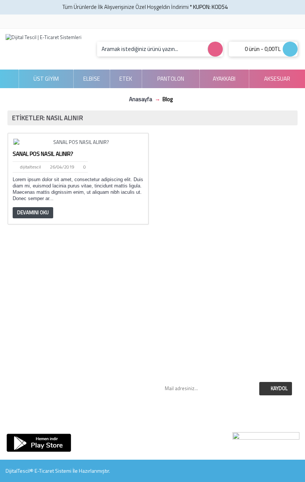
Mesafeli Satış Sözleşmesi (227, 306)
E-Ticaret (44, 471)
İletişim (78, 363)
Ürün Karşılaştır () (77, 387)
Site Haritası (77, 411)
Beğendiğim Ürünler (77, 379)
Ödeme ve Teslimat (227, 314)
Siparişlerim (77, 371)
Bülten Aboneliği (78, 419)
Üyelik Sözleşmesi (227, 330)
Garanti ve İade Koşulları (227, 290)
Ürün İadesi (77, 395)
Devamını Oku (33, 212)
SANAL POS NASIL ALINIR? (43, 154)
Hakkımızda (227, 274)
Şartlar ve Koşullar (227, 322)
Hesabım (77, 403)
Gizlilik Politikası (227, 298)
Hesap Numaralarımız (227, 282)
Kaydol (279, 388)
